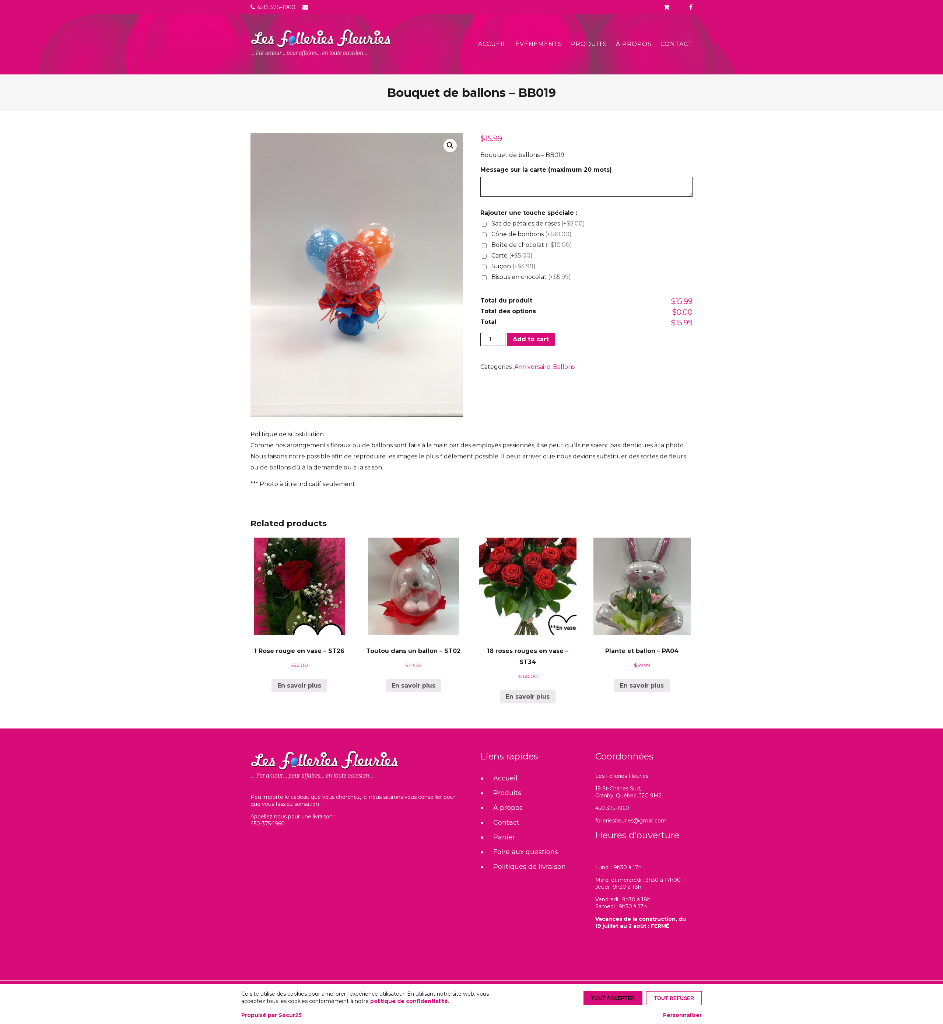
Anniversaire (532, 366)
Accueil (492, 44)
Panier (504, 837)
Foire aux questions (525, 852)
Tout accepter (613, 998)
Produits (589, 44)
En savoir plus (299, 685)
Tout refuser (674, 998)
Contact (676, 44)
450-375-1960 (267, 823)
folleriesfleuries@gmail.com (630, 820)
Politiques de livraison (529, 867)
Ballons (564, 366)
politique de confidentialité (409, 1001)
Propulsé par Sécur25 (271, 1015)
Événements (538, 44)
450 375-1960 (275, 7)
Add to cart (531, 339)
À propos (634, 44)
